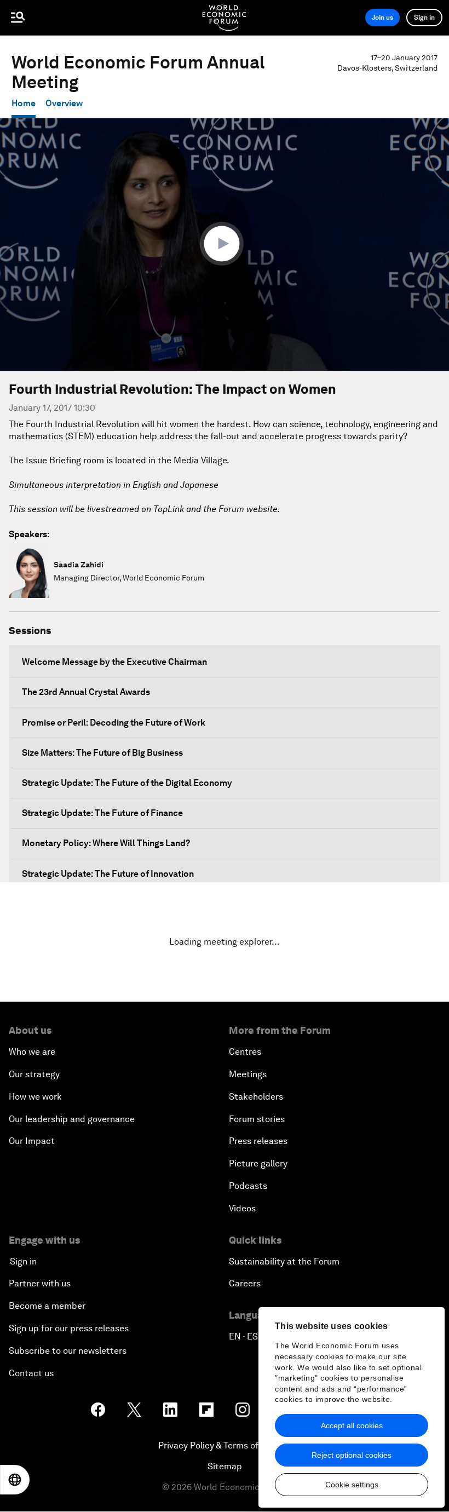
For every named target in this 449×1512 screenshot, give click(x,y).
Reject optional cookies (352, 1455)
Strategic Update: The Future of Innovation (108, 874)
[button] (224, 243)
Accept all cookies (352, 1425)
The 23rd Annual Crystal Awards (86, 692)
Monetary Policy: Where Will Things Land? (106, 843)
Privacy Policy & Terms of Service (224, 1445)
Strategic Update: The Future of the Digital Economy (127, 783)
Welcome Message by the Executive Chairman (114, 662)
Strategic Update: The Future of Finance (102, 813)
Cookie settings (351, 1484)
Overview (64, 103)
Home (23, 103)
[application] (224, 244)
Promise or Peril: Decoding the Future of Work (113, 722)
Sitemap (225, 1466)
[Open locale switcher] (15, 1479)
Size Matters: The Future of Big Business (102, 753)
